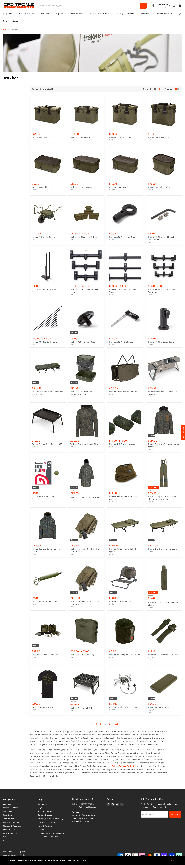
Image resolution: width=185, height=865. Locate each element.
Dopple (41, 829)
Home (6, 29)
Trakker (34, 140)
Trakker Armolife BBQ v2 (81, 708)
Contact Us (42, 804)
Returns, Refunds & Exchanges (51, 819)
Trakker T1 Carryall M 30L (120, 137)
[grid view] (175, 89)
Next (116, 724)
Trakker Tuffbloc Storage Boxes (84, 237)
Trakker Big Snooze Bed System (162, 549)
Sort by (35, 89)
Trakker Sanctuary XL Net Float (46, 601)
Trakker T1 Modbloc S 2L (120, 187)
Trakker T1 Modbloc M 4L (81, 187)
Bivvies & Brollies (26, 13)
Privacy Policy (21, 852)
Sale (5, 21)
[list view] (178, 89)
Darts (15, 21)
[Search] (143, 6)
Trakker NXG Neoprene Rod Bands (124, 654)
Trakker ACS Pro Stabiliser (121, 342)
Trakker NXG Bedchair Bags (82, 654)
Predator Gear (146, 13)
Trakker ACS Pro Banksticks (44, 342)
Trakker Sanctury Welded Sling (123, 391)
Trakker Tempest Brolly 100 (124, 766)
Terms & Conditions (46, 822)
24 (151, 89)
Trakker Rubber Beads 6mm (44, 496)
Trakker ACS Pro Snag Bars (44, 289)
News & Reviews (45, 826)
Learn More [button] (81, 860)
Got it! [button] (172, 860)
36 (155, 89)
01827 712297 (86, 804)
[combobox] (89, 6)
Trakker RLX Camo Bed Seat (121, 601)
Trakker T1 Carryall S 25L (159, 137)
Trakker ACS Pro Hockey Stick (122, 237)
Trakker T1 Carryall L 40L (81, 137)
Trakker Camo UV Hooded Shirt (84, 444)
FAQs (40, 808)
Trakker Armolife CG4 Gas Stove (123, 707)
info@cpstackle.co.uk (86, 807)
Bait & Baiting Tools (99, 13)
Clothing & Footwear (125, 13)
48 (159, 89)
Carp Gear (8, 13)
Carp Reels (60, 13)
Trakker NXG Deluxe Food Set (45, 654)
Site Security (8, 852)
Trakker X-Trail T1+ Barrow (43, 237)
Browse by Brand (164, 13)
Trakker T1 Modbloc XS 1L (159, 187)
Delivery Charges (45, 815)
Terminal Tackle (77, 13)
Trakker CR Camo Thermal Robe (84, 497)
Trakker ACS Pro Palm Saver (83, 342)
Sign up (175, 814)
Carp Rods (45, 13)
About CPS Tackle (45, 811)
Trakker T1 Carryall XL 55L (43, 137)
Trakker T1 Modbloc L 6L (42, 187)
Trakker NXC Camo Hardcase (122, 444)
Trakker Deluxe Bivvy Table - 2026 (47, 444)
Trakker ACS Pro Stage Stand (161, 342)
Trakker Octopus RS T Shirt (44, 707)
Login (179, 14)
